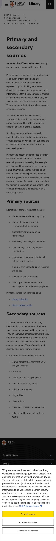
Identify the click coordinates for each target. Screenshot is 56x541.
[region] (28, 503)
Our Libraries (12, 18)
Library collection (20, 299)
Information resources (17, 20)
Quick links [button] (10, 455)
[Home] (17, 4)
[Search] (50, 4)
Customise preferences (28, 531)
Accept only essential (28, 522)
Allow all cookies (28, 514)
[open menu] (6, 4)
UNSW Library (11, 15)
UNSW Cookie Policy (31, 506)
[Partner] (35, 4)
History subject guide (22, 305)
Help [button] (6, 463)
